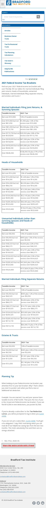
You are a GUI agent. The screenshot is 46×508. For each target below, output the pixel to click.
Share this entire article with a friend (18, 445)
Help (3, 19)
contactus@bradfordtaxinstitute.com (12, 476)
